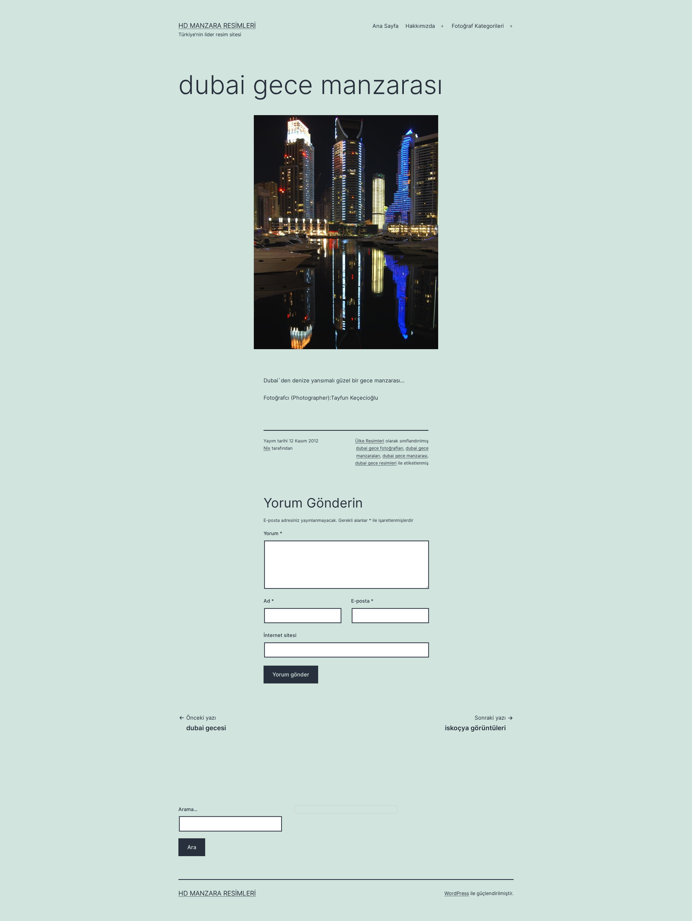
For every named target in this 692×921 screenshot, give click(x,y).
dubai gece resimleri (376, 463)
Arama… (188, 809)
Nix (267, 448)
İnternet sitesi (280, 635)
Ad (269, 601)
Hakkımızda (420, 26)
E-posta (362, 601)
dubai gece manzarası (404, 455)
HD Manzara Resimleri (217, 25)
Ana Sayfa (385, 26)
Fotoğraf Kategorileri (478, 26)
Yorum (273, 533)
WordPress (456, 893)
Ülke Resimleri (369, 440)
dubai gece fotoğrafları (379, 448)
